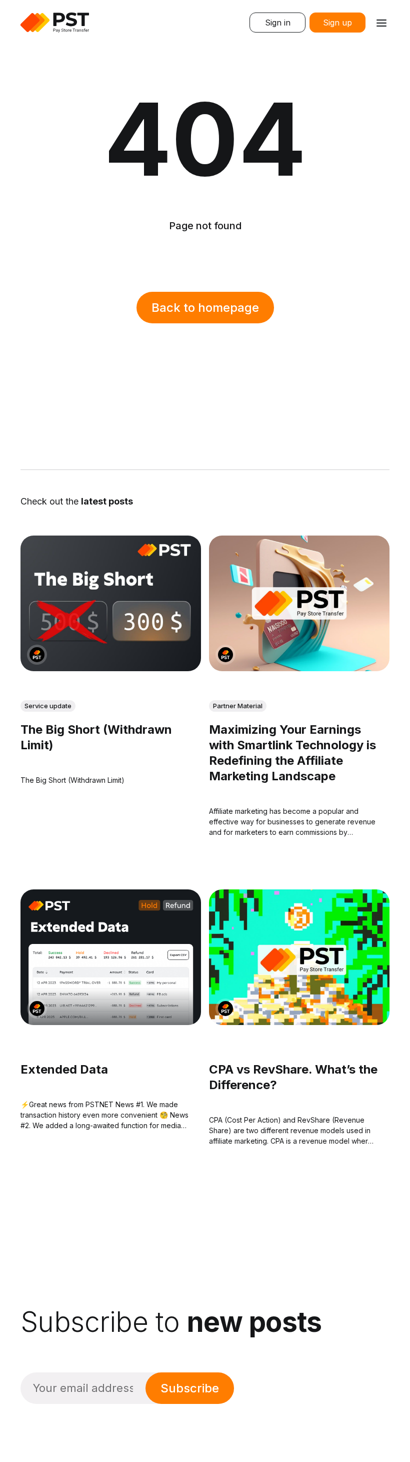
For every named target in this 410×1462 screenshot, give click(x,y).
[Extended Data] (110, 957)
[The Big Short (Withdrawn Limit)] (110, 603)
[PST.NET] (37, 654)
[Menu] (381, 23)
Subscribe (189, 1388)
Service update (48, 706)
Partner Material (237, 706)
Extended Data (64, 1069)
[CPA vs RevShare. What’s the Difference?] (299, 957)
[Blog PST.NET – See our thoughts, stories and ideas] (54, 23)
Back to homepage (205, 307)
